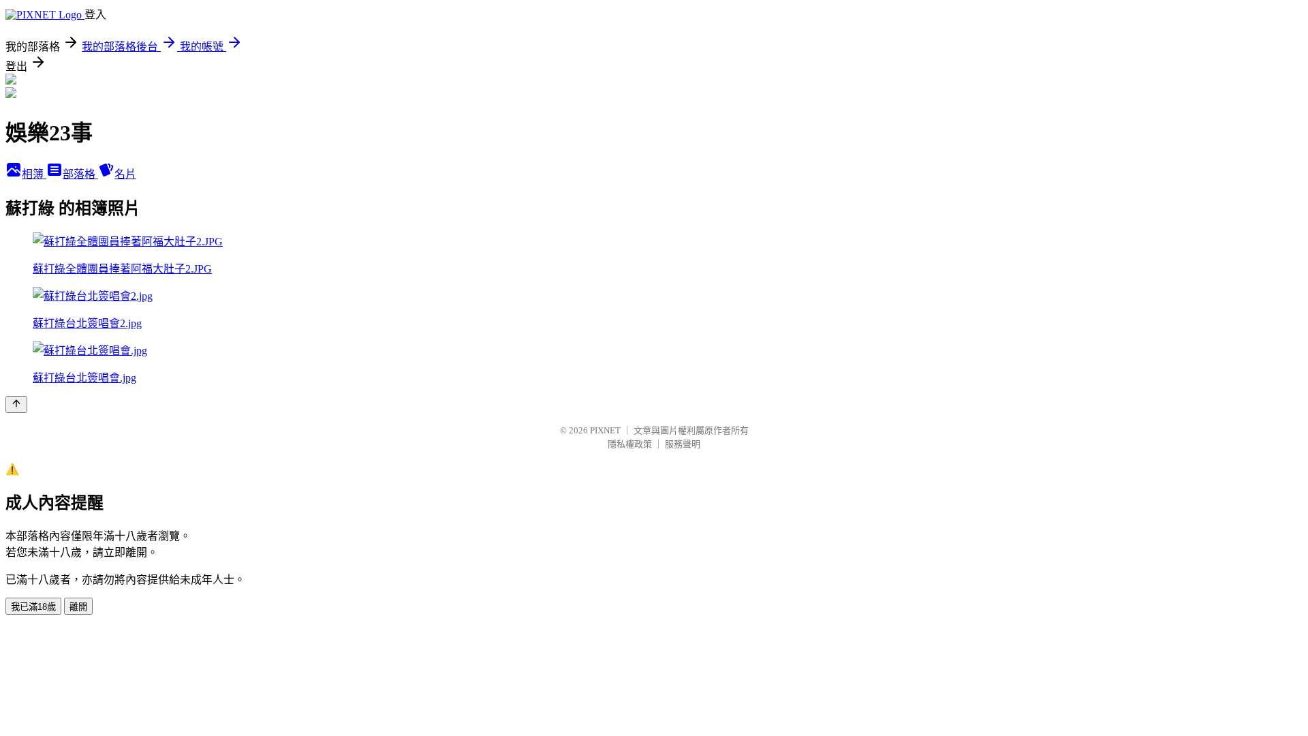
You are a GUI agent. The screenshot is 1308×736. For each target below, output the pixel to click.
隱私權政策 (630, 444)
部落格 (80, 174)
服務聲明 (682, 444)
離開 (78, 607)
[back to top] (16, 404)
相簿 (34, 174)
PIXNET (605, 430)
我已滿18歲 (33, 607)
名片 (125, 174)
